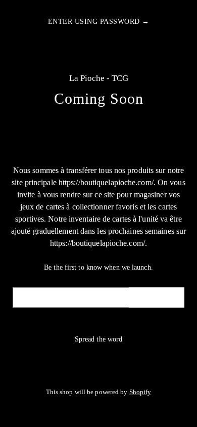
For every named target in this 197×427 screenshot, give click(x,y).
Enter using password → (99, 21)
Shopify (140, 392)
